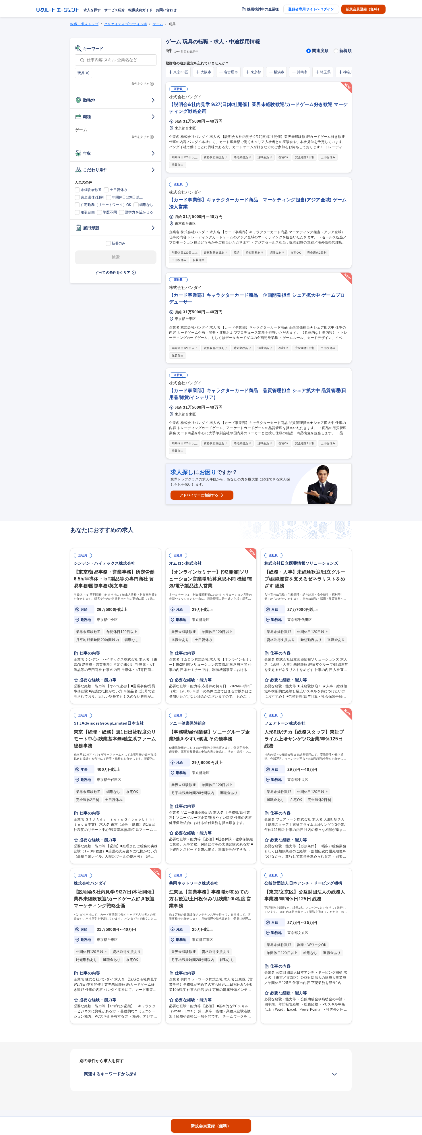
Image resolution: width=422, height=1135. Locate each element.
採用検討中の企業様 (263, 9)
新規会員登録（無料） (363, 9)
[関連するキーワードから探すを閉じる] (334, 1074)
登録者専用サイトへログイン (311, 9)
